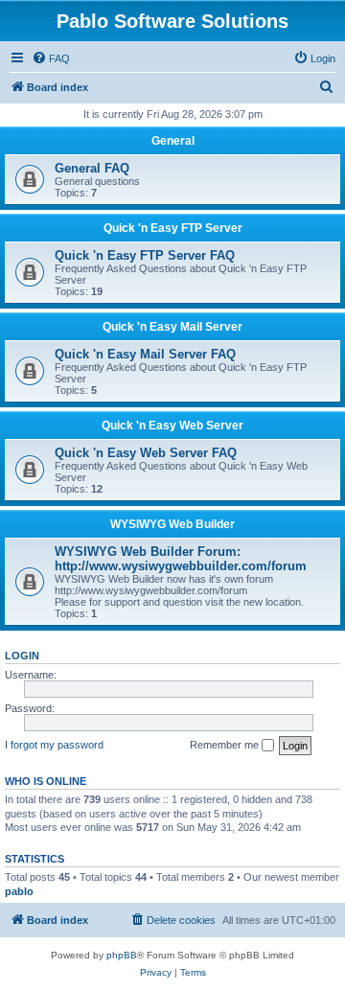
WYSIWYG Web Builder (172, 524)
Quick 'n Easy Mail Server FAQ (145, 354)
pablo (19, 891)
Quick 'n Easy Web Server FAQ (146, 453)
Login (22, 655)
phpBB (121, 955)
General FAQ (92, 168)
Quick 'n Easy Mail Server (172, 327)
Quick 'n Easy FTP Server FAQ (145, 255)
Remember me (226, 744)
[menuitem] (51, 58)
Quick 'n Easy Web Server (172, 425)
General (173, 141)
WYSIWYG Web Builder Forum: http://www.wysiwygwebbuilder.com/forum (181, 558)
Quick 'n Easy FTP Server (173, 228)
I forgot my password (54, 744)
